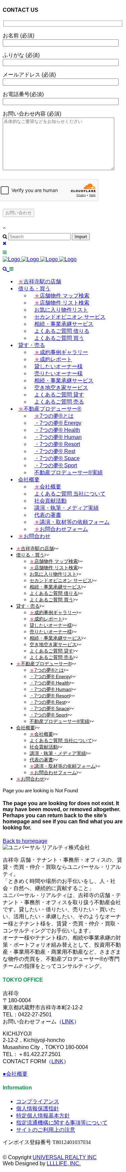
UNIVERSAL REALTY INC (65, 1157)
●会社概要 (15, 1074)
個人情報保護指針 (37, 1108)
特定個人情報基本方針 (43, 1115)
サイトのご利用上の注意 (45, 1130)
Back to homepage (25, 841)
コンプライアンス (37, 1101)
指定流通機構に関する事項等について (62, 1123)
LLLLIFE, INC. (64, 1163)
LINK (68, 1021)
